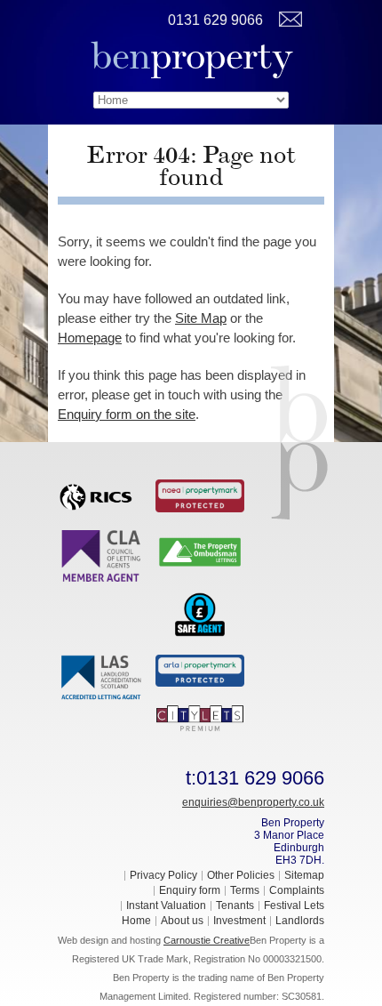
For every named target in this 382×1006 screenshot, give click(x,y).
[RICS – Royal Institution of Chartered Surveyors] (102, 494)
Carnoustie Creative (206, 940)
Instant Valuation (166, 905)
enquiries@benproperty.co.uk (253, 802)
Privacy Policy (163, 875)
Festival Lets (294, 905)
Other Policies (241, 875)
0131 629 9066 (215, 20)
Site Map (201, 318)
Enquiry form (189, 890)
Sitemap (304, 875)
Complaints (296, 890)
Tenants (235, 905)
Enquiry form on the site (126, 414)
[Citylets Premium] (199, 717)
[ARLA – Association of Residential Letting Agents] (199, 670)
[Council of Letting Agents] (102, 555)
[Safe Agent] (199, 613)
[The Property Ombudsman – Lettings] (199, 550)
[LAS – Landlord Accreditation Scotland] (102, 677)
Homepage (90, 337)
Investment (239, 920)
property (191, 55)
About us (182, 920)
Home (136, 920)
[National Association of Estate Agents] (199, 494)
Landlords (299, 920)
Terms (244, 890)
